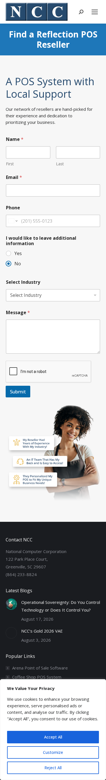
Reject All (53, 767)
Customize (53, 752)
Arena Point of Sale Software (40, 668)
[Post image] (11, 604)
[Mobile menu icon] (94, 12)
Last (60, 163)
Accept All (53, 737)
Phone (13, 207)
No (17, 264)
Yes (18, 253)
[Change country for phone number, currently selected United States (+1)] (12, 221)
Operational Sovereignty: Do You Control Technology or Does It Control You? (60, 606)
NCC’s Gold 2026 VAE (42, 631)
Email (14, 177)
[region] (53, 729)
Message (18, 312)
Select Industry (23, 282)
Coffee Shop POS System (36, 677)
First (10, 163)
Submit (18, 391)
